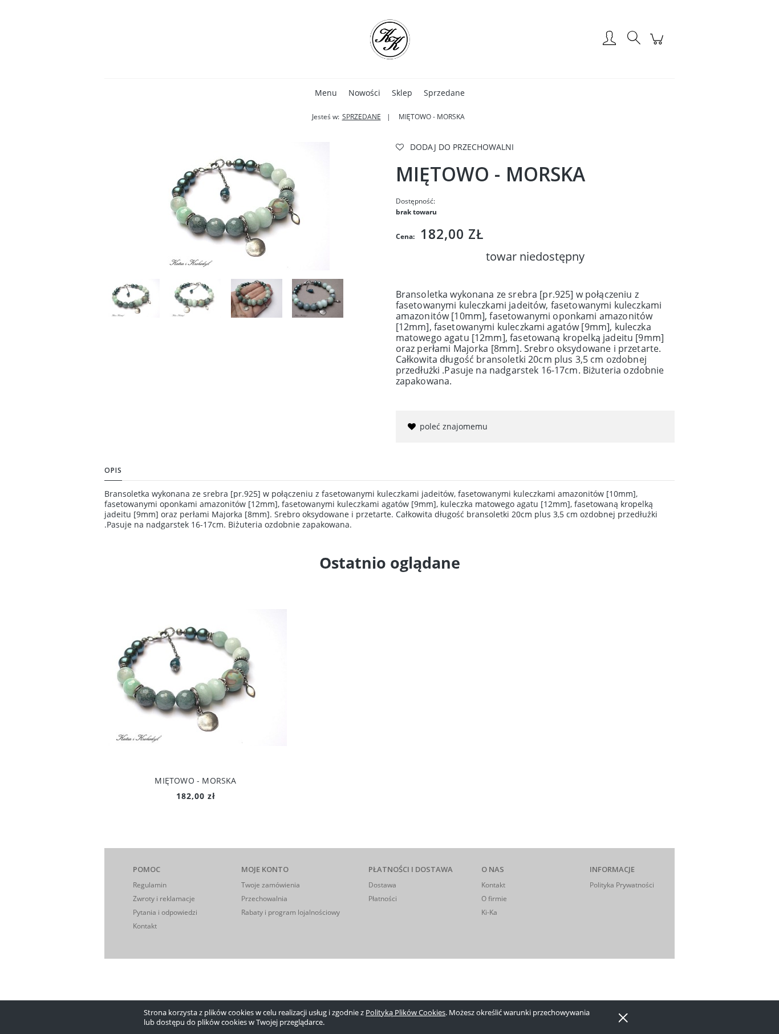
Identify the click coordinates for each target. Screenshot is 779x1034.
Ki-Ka (489, 912)
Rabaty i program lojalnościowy (290, 912)
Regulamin (150, 885)
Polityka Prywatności (622, 885)
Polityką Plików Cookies (405, 1012)
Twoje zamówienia (270, 885)
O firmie (494, 898)
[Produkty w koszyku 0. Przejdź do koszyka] (658, 44)
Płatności (382, 898)
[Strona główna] (389, 39)
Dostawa (382, 885)
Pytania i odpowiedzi (165, 912)
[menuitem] (326, 93)
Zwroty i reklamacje (164, 898)
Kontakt (145, 926)
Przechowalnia (264, 898)
